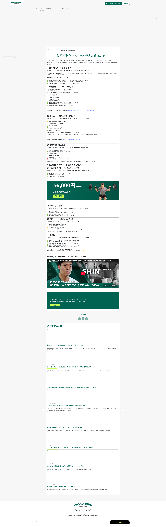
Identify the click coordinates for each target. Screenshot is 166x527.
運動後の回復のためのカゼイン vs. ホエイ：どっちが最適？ (64, 427)
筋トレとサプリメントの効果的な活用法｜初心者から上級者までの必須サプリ (70, 367)
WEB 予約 (117, 3)
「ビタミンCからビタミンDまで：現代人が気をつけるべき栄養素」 (67, 405)
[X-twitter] (83, 510)
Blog (42, 8)
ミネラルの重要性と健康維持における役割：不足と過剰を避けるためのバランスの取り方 (73, 387)
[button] (79, 318)
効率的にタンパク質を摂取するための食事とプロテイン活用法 (65, 345)
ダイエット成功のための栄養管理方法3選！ (71, 139)
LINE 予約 (108, 3)
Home (37, 8)
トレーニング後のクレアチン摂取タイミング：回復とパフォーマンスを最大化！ (70, 448)
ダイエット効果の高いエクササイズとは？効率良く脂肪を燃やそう (82, 110)
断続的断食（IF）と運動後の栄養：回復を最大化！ (62, 486)
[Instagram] (76, 510)
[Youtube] (86, 510)
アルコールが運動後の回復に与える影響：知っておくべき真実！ (66, 466)
